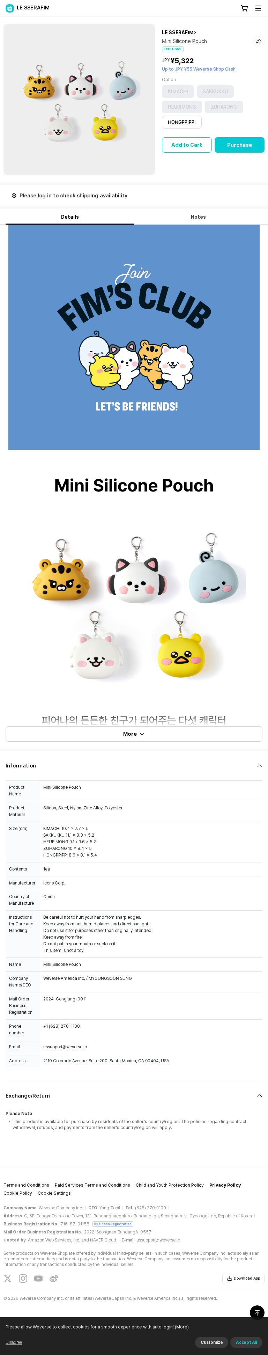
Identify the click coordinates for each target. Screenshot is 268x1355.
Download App (247, 1278)
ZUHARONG (224, 107)
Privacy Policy (225, 1185)
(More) (182, 1326)
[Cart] (244, 8)
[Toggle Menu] (258, 8)
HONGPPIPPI (182, 122)
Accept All (246, 1342)
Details (70, 217)
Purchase (239, 145)
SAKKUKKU (215, 91)
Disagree (14, 1342)
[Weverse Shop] (10, 8)
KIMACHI (178, 91)
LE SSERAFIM (177, 32)
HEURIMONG (182, 107)
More (130, 734)
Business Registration (113, 1224)
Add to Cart (186, 145)
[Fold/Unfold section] (134, 765)
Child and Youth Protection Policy (170, 1185)
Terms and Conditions (26, 1185)
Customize (212, 1342)
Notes (198, 217)
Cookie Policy (17, 1193)
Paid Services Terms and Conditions (92, 1185)
